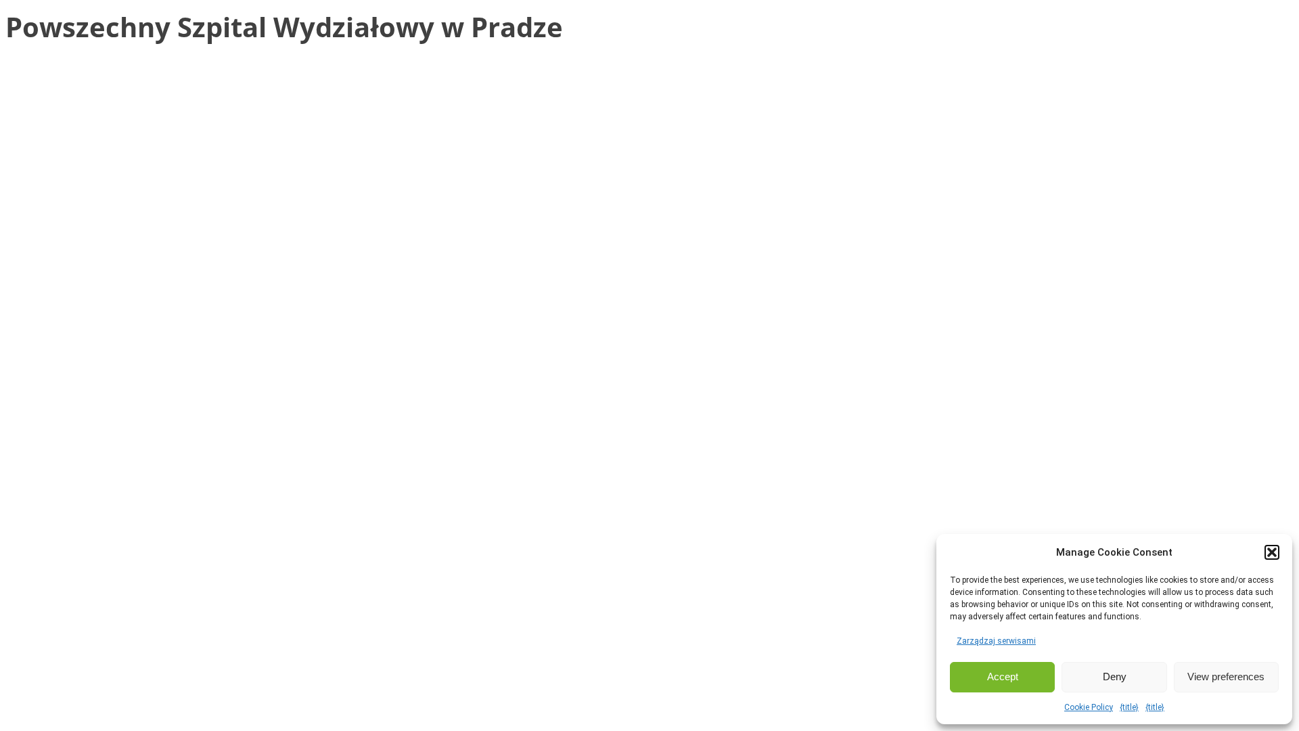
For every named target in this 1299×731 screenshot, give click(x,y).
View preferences (1225, 676)
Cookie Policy (1088, 707)
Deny (1114, 676)
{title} (1129, 707)
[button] (1272, 552)
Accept (1002, 676)
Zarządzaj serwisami (996, 641)
